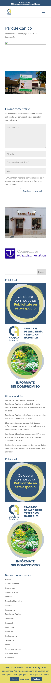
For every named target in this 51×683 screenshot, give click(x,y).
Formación (10, 610)
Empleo (8, 596)
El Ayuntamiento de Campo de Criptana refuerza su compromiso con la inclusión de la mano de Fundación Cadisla (25, 426)
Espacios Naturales (13, 601)
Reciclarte (9, 627)
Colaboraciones (12, 583)
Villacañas (9, 657)
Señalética (9, 640)
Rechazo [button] (36, 679)
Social (7, 644)
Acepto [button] (14, 679)
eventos (8, 605)
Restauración (11, 636)
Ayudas (8, 579)
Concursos (10, 588)
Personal (9, 623)
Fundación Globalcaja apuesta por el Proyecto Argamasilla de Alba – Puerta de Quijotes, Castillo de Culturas (25, 437)
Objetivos (9, 618)
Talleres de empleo (13, 649)
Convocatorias (11, 592)
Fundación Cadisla (15, 33)
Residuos (9, 631)
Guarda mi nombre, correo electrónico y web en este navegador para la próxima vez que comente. (24, 181)
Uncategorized (11, 653)
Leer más (24, 679)
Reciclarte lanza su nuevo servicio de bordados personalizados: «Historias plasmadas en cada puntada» (25, 448)
